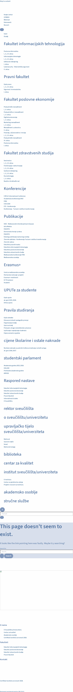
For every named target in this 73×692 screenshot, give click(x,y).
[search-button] (2, 517)
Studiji (6, 36)
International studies (11, 398)
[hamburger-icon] (2, 29)
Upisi (5, 34)
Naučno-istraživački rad (11, 181)
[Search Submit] (2, 556)
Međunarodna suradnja (11, 257)
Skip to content (5, 1)
